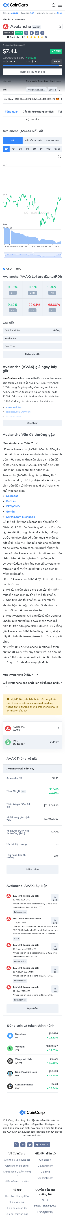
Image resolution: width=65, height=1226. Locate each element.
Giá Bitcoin (45, 1160)
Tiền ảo (6, 19)
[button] (32, 33)
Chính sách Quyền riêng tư (17, 1173)
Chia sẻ (33, 119)
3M (27, 148)
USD (9, 268)
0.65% (57, 51)
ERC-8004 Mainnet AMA (26, 918)
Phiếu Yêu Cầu (16, 1202)
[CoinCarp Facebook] (23, 1144)
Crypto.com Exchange (20, 517)
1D (6, 148)
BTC (18, 268)
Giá (12, 140)
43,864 (14, 13)
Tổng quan (11, 111)
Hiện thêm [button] (32, 869)
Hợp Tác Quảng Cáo (17, 1196)
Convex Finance (24, 1084)
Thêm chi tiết (32, 354)
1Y (41, 148)
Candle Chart (52, 140)
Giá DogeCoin (45, 1177)
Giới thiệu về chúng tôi (17, 1160)
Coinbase (12, 496)
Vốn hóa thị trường (34, 140)
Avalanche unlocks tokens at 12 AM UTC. (33, 975)
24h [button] (55, 61)
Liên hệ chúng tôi (17, 1208)
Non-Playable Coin (26, 1072)
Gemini (10, 512)
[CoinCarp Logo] (16, 5)
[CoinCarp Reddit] (29, 1144)
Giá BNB (45, 1171)
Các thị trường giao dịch (38, 111)
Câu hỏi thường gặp (16, 1214)
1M (20, 148)
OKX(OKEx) (14, 506)
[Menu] (60, 5)
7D (13, 148)
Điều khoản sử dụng (17, 1165)
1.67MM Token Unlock (25, 896)
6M (34, 148)
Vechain (20, 1046)
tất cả (57, 148)
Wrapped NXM (23, 1059)
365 (32, 13)
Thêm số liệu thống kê (32, 72)
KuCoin (11, 501)
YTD (48, 148)
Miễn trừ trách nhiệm (17, 1181)
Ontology (20, 1034)
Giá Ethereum (45, 1165)
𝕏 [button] (26, 33)
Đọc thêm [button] (32, 423)
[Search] (53, 5)
